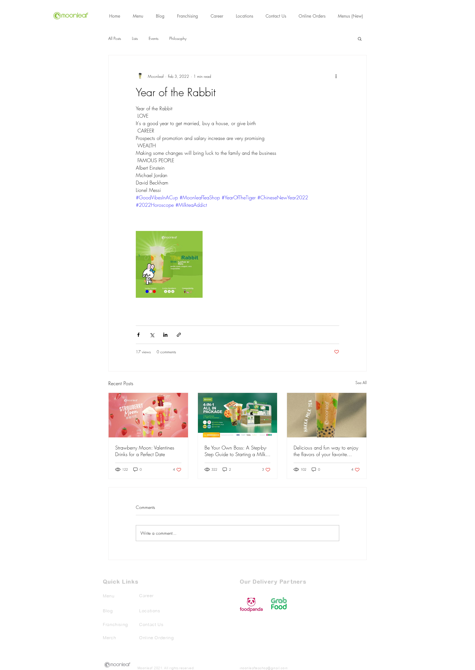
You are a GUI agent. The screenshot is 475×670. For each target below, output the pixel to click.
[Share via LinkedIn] (165, 334)
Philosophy (177, 38)
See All (361, 382)
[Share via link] (178, 334)
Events (153, 38)
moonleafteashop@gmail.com (264, 668)
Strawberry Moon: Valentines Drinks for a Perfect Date (144, 450)
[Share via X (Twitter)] (151, 334)
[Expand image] (169, 264)
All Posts (114, 38)
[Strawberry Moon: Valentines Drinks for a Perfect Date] (148, 415)
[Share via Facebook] (138, 334)
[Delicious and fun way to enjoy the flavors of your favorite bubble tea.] (326, 415)
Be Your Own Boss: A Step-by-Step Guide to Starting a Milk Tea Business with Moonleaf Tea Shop (237, 450)
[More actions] (336, 76)
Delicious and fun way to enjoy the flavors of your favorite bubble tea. (326, 450)
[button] (359, 38)
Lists (135, 38)
